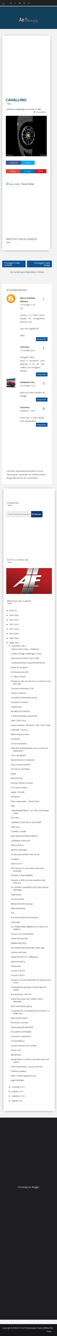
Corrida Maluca (17, 1041)
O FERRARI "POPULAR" (20, 840)
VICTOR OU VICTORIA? (20, 769)
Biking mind (16, 1054)
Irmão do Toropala (19, 667)
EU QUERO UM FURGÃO (21, 1031)
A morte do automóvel (21, 1036)
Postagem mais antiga (42, 263)
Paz (12, 913)
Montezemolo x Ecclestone (23, 760)
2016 (11, 610)
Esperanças (16, 894)
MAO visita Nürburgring (21, 1006)
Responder (41, 339)
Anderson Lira (27, 382)
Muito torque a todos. (20, 734)
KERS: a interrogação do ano (23, 1075)
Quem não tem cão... (20, 938)
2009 (11, 638)
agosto (15, 1100)
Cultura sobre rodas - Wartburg (25, 649)
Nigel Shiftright (17, 1080)
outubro (15, 1091)
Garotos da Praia (18, 952)
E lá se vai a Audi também (22, 934)
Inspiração (15, 922)
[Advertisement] (28, 68)
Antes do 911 (16, 863)
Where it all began (19, 849)
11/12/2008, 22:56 (27, 350)
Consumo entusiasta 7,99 (22, 688)
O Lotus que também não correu (25, 854)
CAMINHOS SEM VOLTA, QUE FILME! (26, 822)
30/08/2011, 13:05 (27, 411)
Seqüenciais (16, 706)
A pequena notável (19, 702)
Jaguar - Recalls (17, 792)
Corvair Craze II (17, 975)
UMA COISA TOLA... (19, 720)
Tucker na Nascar (18, 693)
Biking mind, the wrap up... (22, 903)
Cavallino (15, 859)
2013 (11, 619)
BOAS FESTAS (17, 778)
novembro (16, 1087)
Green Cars (16, 1050)
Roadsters (15, 796)
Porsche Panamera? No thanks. (25, 917)
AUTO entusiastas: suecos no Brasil (26, 1066)
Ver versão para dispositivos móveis (27, 272)
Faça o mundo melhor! (21, 764)
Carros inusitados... (19, 743)
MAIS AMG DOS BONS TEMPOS (24, 836)
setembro (16, 1096)
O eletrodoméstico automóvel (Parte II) (28, 662)
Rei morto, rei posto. (20, 1022)
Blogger (35, 1187)
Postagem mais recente (12, 263)
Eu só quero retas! (19, 787)
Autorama (15, 827)
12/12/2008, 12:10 (27, 385)
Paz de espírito (17, 899)
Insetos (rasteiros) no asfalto (24, 1045)
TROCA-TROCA (17, 845)
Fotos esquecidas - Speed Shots (25, 801)
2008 (11, 642)
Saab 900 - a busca (19, 729)
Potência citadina (18, 1071)
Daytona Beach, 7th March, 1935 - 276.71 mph (31, 725)
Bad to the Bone (18, 961)
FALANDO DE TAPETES (20, 711)
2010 (11, 633)
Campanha (16, 966)
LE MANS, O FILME (18, 831)
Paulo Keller (20, 109)
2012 (11, 624)
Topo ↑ (50, 1331)
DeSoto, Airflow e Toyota (22, 783)
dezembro (16, 645)
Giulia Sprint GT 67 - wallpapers (25, 956)
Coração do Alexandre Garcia (24, 697)
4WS (13, 806)
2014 (11, 615)
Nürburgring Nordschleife (22, 1027)
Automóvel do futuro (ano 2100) (25, 658)
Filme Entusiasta (18, 908)
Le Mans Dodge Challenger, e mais (26, 653)
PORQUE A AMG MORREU (22, 875)
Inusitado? (15, 739)
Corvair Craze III (18, 970)
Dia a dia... (15, 817)
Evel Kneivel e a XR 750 (21, 994)
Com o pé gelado (18, 755)
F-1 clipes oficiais (18, 676)
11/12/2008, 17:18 (27, 305)
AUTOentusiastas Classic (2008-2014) (37, 1328)
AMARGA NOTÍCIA (18, 943)
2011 (11, 629)
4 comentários (41, 112)
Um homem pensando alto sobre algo (27, 947)
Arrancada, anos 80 (19, 672)
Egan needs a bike (19, 1018)
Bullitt (13, 773)
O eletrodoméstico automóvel (24, 716)
